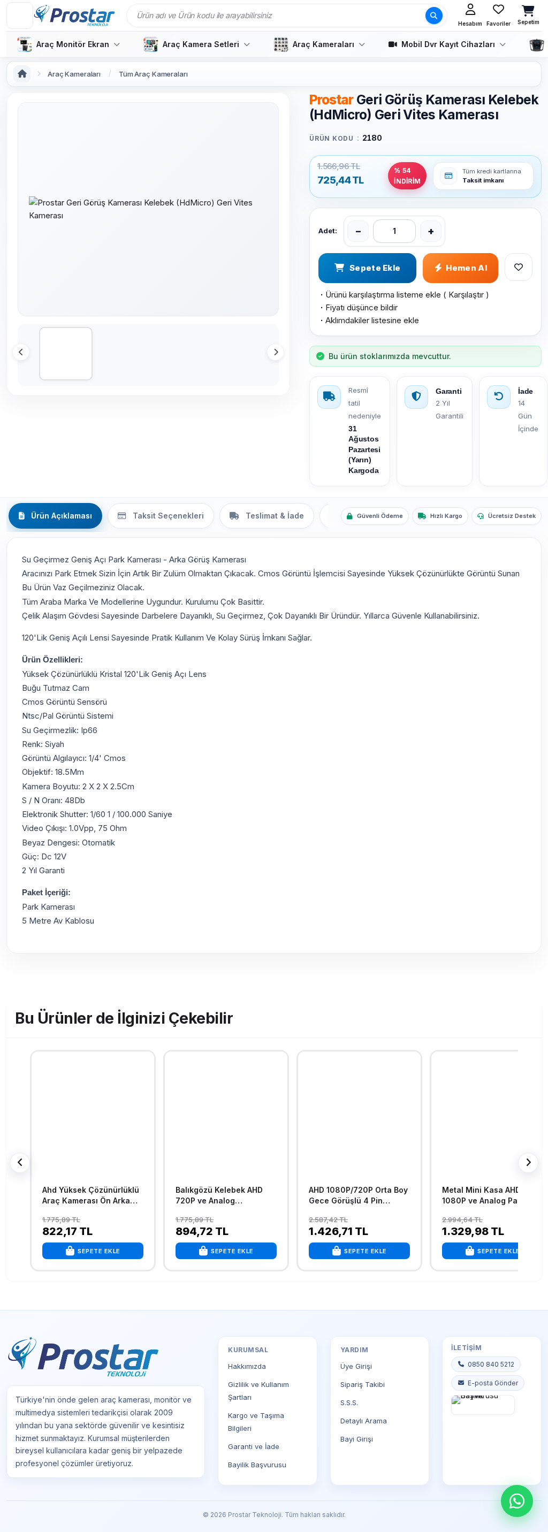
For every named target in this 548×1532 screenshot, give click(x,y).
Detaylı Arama (363, 1420)
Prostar (331, 100)
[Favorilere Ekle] (143, 1067)
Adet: (327, 230)
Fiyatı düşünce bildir (358, 307)
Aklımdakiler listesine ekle (368, 320)
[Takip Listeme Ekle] (518, 267)
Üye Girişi (356, 1366)
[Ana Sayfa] (22, 73)
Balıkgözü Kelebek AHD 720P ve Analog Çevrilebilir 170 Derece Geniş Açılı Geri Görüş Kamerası (219, 1195)
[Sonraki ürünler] (528, 1163)
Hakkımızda (247, 1366)
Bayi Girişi (356, 1439)
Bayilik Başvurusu (257, 1464)
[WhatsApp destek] (517, 1501)
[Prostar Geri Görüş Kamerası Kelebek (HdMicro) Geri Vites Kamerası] (148, 209)
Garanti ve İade (253, 1446)
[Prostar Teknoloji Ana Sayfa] (74, 15)
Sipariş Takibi (362, 1384)
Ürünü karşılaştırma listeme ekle (379, 294)
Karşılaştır (466, 294)
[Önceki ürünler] (20, 1163)
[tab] (55, 516)
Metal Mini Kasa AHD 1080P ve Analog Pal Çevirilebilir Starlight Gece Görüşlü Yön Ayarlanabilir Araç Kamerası (492, 1195)
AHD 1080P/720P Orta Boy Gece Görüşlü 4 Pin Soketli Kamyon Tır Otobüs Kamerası (359, 1195)
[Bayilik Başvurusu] (482, 1405)
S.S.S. (349, 1402)
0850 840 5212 (491, 1364)
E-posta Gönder (493, 1383)
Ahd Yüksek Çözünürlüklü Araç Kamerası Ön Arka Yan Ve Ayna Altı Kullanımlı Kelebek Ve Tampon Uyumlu (92, 1195)
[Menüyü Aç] (19, 15)
